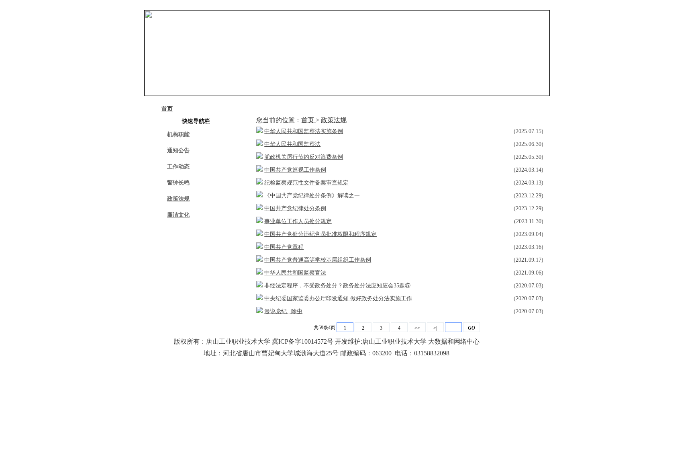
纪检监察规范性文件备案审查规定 (306, 183)
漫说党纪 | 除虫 (283, 311)
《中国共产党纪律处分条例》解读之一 (312, 196)
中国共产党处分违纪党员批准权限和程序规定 (320, 234)
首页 (167, 109)
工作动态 (260, 109)
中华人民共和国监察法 (292, 144)
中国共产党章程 (284, 247)
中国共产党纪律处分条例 (295, 208)
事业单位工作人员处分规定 (298, 221)
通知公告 (209, 109)
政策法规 (363, 109)
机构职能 (178, 134)
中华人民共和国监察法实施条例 (303, 131)
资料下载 (517, 109)
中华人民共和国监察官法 (295, 273)
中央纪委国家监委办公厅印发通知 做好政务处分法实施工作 (338, 298)
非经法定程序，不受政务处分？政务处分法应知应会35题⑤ (337, 286)
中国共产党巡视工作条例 (295, 170)
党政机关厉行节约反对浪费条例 (303, 157)
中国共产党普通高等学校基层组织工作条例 (317, 260)
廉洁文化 (415, 109)
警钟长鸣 (312, 109)
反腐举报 (466, 109)
